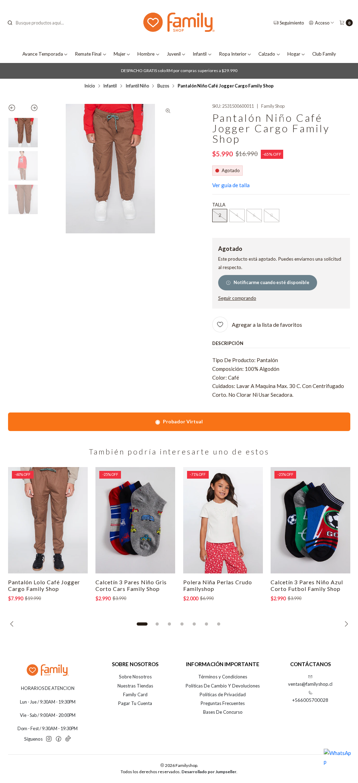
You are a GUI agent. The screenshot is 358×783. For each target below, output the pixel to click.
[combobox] (42, 23)
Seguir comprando (237, 298)
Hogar (293, 54)
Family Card (135, 694)
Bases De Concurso (223, 712)
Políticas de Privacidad (223, 694)
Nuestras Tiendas (135, 686)
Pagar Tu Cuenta (135, 703)
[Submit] (10, 23)
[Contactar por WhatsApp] (338, 763)
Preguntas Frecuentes (223, 703)
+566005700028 (310, 700)
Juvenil (174, 54)
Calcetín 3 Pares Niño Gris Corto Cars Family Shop (131, 585)
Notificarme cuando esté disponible (271, 282)
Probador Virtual (179, 421)
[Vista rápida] (76, 520)
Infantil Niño (137, 86)
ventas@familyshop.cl (310, 684)
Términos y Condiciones (222, 676)
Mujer (120, 54)
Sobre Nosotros (135, 676)
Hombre (146, 54)
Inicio (89, 86)
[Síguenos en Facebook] (58, 739)
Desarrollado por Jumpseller (208, 771)
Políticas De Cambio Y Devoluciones (223, 686)
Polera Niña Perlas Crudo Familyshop (217, 585)
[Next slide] (30, 109)
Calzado (266, 54)
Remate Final (88, 54)
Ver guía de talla (231, 185)
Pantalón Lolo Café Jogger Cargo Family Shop (44, 585)
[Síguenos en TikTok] (68, 739)
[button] (142, 624)
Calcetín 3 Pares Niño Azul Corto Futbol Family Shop (307, 585)
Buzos (163, 86)
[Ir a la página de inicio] (179, 23)
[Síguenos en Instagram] (48, 739)
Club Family (324, 54)
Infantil (200, 54)
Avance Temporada (42, 54)
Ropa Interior (232, 54)
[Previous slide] (15, 109)
